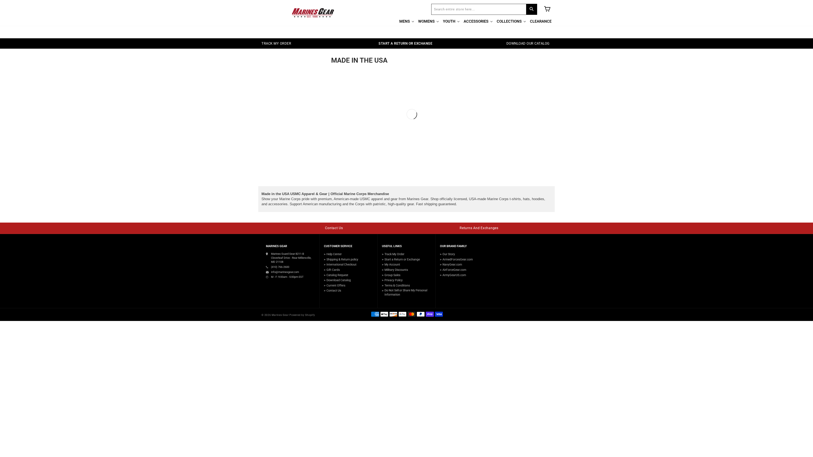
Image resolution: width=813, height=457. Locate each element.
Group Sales (392, 275)
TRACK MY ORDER (276, 43)
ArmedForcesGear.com (457, 259)
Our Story (448, 254)
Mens (405, 21)
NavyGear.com (452, 264)
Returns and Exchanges (479, 228)
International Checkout (341, 264)
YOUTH (449, 21)
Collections (510, 21)
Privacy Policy (393, 280)
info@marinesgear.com (285, 272)
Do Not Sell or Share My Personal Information (405, 292)
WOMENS (427, 21)
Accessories (476, 21)
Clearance (541, 21)
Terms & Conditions (397, 285)
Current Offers (335, 285)
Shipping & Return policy (342, 259)
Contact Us (334, 228)
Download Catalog (338, 280)
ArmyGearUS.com (454, 275)
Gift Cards (333, 269)
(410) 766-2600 (280, 266)
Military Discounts (396, 269)
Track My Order (394, 254)
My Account (392, 264)
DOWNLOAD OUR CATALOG (528, 43)
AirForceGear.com (454, 269)
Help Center (334, 254)
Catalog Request (337, 275)
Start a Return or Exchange (402, 259)
